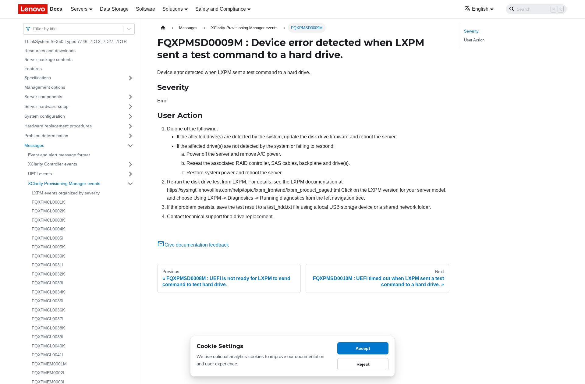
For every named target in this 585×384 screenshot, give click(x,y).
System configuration (44, 116)
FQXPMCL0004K (48, 228)
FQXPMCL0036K (48, 310)
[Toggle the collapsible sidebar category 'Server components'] (130, 97)
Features (33, 68)
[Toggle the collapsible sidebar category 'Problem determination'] (130, 136)
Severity (471, 31)
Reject (363, 364)
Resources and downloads (50, 50)
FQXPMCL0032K (48, 274)
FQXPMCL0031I (47, 264)
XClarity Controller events (52, 164)
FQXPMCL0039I (47, 336)
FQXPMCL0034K (48, 292)
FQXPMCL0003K (48, 220)
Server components (43, 96)
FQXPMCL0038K (48, 327)
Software (145, 9)
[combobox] (33, 28)
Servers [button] (79, 9)
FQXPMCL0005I (47, 238)
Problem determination (46, 135)
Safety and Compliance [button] (220, 9)
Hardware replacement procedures (58, 125)
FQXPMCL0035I (47, 300)
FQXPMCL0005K (48, 246)
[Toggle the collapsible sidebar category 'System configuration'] (130, 116)
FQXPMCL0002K (48, 210)
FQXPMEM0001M (49, 363)
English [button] (480, 9)
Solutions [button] (172, 9)
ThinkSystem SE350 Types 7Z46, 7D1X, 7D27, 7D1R (75, 41)
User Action (474, 40)
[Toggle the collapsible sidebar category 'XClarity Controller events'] (130, 164)
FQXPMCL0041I (47, 354)
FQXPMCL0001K (48, 202)
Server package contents (48, 59)
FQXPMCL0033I (47, 282)
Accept (363, 348)
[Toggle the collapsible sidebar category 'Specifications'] (130, 78)
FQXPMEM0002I (48, 372)
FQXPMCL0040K (48, 345)
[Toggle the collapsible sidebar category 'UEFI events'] (130, 174)
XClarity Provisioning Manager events (64, 183)
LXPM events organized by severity (66, 192)
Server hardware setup (46, 106)
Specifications (37, 77)
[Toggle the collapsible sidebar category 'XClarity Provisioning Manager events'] (130, 184)
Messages (34, 145)
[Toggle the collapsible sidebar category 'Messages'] (130, 146)
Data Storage (114, 9)
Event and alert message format (59, 154)
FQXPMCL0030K (48, 256)
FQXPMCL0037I (47, 318)
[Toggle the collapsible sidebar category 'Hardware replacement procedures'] (130, 126)
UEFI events (40, 173)
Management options (44, 87)
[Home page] (163, 28)
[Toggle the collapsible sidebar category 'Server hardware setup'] (130, 107)
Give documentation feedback (197, 244)
